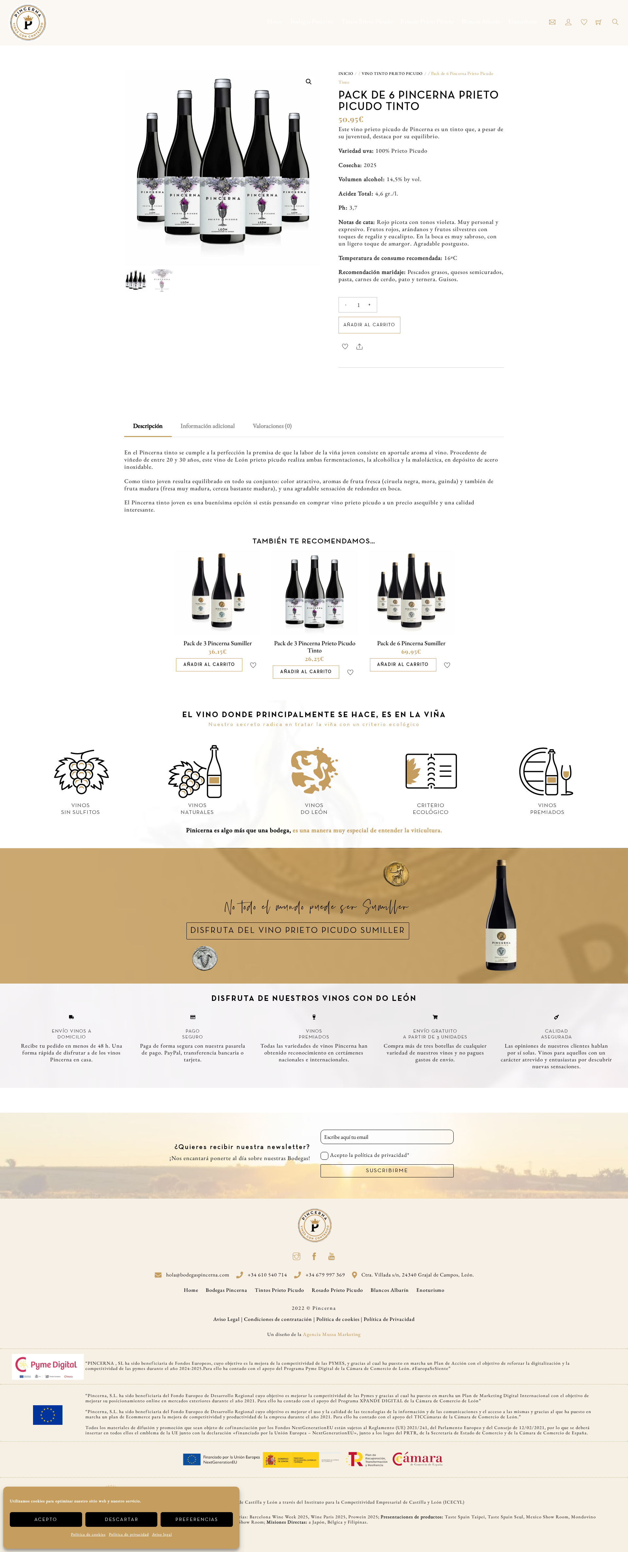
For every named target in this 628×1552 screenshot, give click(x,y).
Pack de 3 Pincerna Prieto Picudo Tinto (314, 646)
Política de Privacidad (389, 1319)
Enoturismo (522, 21)
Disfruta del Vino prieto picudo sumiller (297, 931)
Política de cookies (88, 1534)
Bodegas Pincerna (312, 21)
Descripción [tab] (148, 426)
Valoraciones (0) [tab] (272, 426)
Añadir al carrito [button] (209, 665)
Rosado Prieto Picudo (427, 21)
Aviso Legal (226, 1319)
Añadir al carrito (369, 325)
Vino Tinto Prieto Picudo (392, 73)
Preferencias (196, 1519)
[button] (309, 82)
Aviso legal (162, 1534)
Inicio (346, 73)
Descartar (121, 1519)
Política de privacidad (129, 1534)
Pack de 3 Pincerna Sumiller (217, 643)
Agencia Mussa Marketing (332, 1334)
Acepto (45, 1519)
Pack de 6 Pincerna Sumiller (411, 643)
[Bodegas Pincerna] (28, 20)
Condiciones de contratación (278, 1319)
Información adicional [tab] (208, 426)
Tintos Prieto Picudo (366, 21)
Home (275, 21)
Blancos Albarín (481, 21)
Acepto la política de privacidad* (370, 1154)
